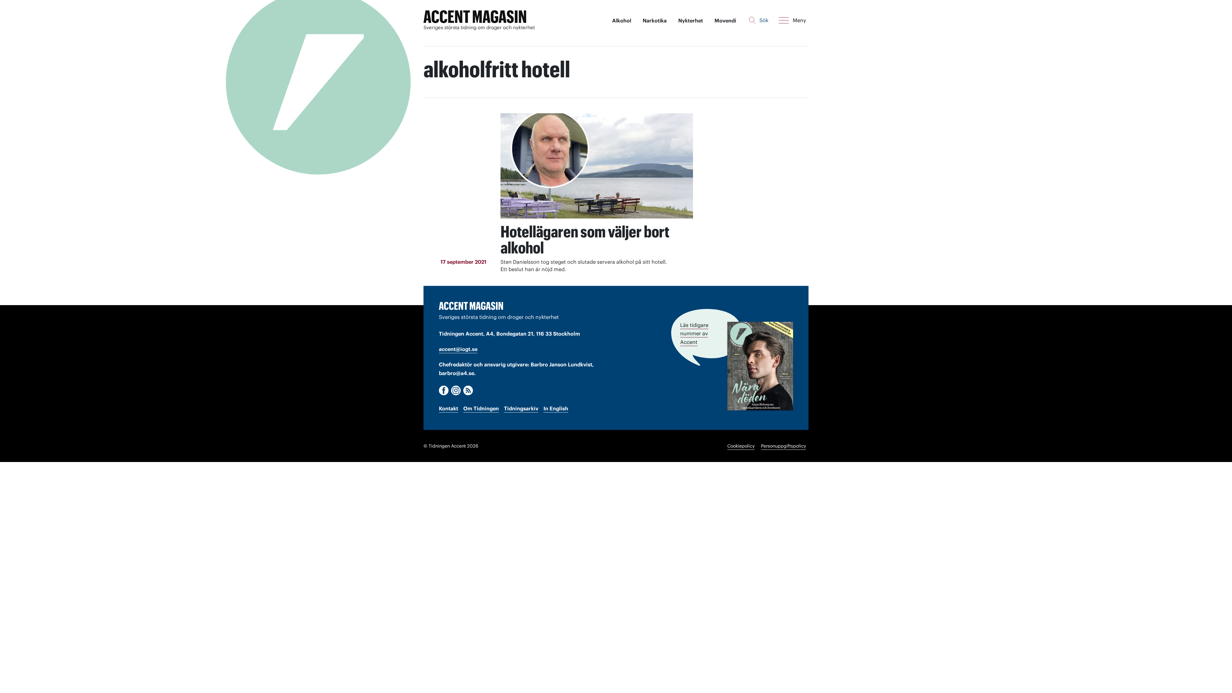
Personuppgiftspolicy (783, 446)
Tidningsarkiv (521, 408)
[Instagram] (456, 390)
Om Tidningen (481, 408)
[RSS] (468, 390)
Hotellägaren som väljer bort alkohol (585, 239)
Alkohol (621, 20)
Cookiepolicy (741, 446)
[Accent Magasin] (475, 16)
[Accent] (471, 305)
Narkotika (655, 20)
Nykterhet (690, 20)
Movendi (725, 20)
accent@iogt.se (458, 349)
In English (555, 408)
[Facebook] (444, 390)
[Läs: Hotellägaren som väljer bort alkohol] (597, 165)
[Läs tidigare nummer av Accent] (760, 366)
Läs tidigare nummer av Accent (694, 333)
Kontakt (448, 408)
